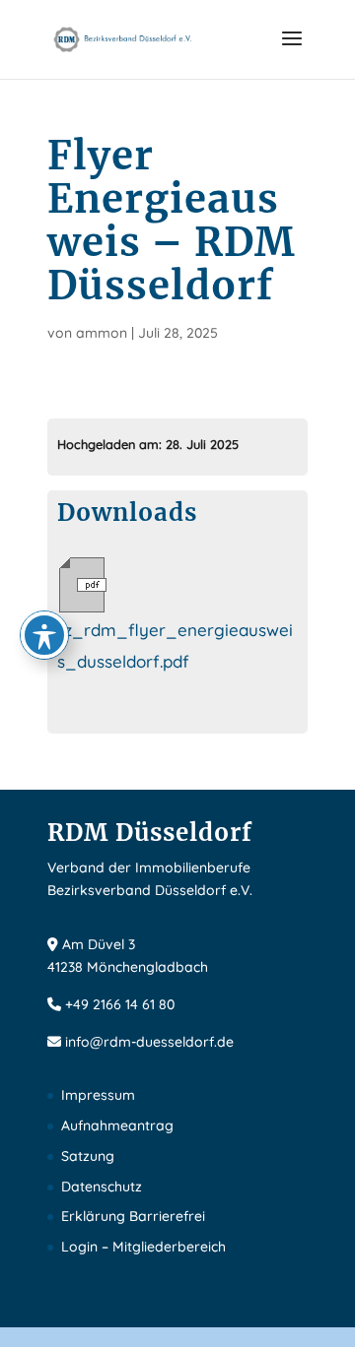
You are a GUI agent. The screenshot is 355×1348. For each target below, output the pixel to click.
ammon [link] (101, 333)
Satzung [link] (87, 1156)
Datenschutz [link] (101, 1186)
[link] (123, 38)
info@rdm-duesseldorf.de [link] (149, 1042)
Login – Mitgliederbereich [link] (143, 1246)
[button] (292, 51)
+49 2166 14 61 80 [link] (120, 1004)
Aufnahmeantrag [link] (117, 1125)
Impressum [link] (98, 1095)
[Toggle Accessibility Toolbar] (44, 635)
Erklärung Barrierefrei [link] (133, 1216)
